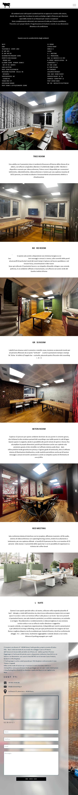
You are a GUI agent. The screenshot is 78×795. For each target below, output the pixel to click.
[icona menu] (75, 5)
